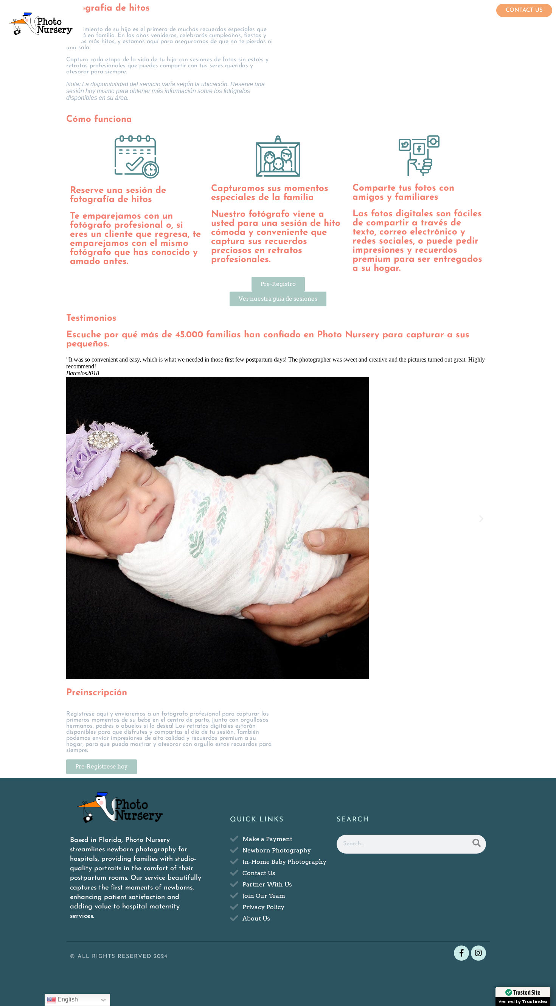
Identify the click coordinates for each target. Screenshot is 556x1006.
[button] (74, 518)
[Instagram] (478, 953)
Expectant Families (308, 12)
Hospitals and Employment (391, 12)
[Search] (476, 844)
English (67, 999)
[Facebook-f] (461, 953)
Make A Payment (469, 12)
